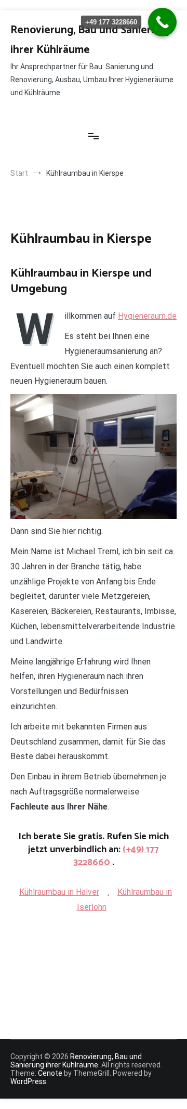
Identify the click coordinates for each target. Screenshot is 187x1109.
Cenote (50, 1073)
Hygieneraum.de (147, 316)
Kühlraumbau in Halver (59, 892)
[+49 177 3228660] (162, 22)
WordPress (28, 1081)
